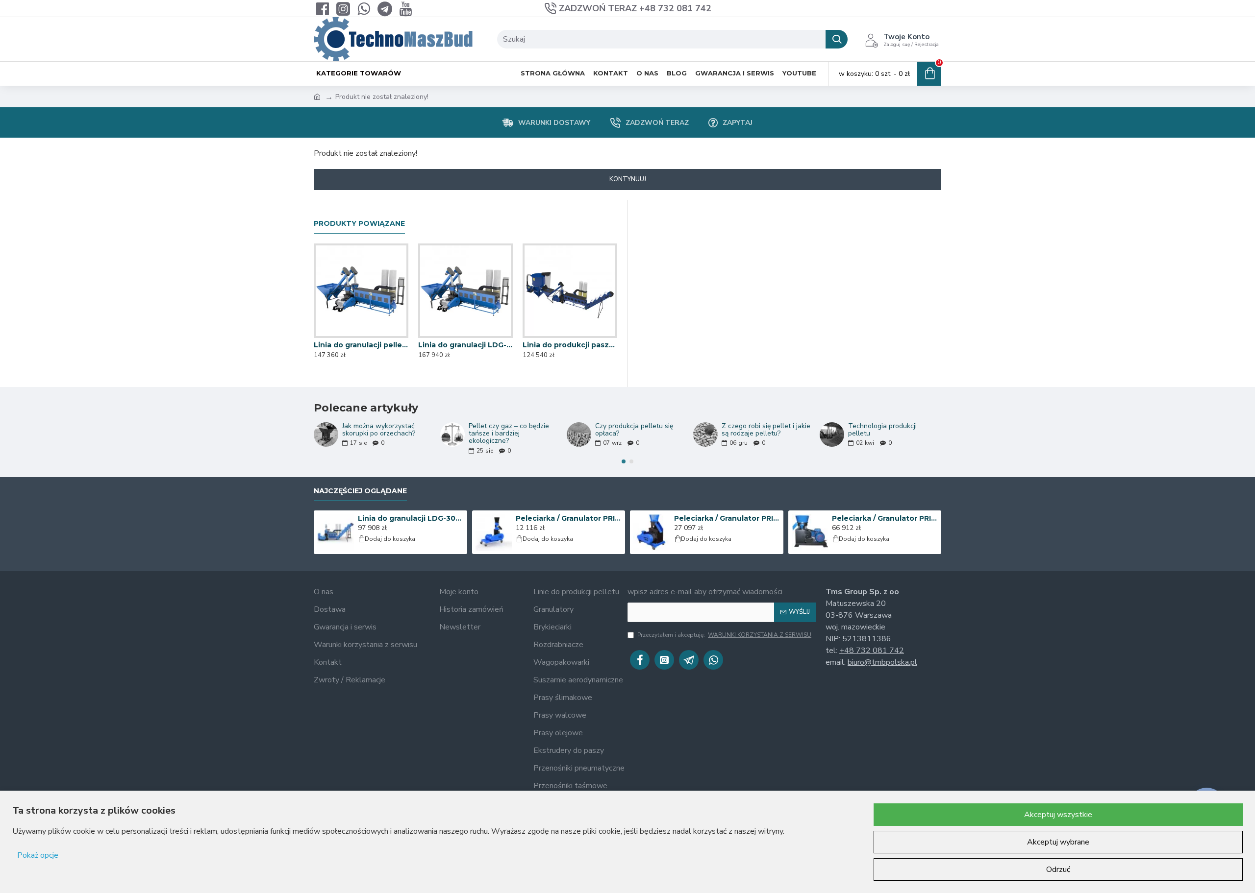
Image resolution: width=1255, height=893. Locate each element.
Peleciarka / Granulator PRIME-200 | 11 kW (727, 518)
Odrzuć (1058, 869)
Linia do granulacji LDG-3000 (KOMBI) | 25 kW (411, 518)
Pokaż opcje (37, 855)
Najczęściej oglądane (360, 491)
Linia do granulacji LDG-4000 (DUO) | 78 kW (465, 344)
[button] (624, 461)
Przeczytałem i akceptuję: (724, 635)
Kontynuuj (627, 179)
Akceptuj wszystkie (1058, 814)
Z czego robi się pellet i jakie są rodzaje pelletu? (766, 429)
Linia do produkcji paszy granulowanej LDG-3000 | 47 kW (570, 344)
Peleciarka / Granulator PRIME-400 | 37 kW (885, 518)
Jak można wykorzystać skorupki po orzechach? (378, 429)
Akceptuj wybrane (1058, 842)
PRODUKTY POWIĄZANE (359, 223)
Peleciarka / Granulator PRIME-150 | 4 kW (569, 518)
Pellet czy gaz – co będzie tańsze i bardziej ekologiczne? (509, 433)
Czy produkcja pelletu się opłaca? (634, 429)
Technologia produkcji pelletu (882, 429)
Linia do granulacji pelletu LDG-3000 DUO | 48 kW (361, 344)
